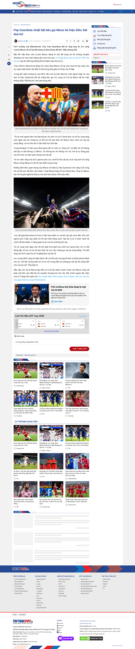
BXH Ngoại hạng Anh (64, 579)
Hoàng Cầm (20, 386)
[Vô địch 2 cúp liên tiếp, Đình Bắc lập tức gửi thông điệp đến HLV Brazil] (25, 461)
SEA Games (40, 603)
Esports (91, 11)
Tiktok (60, 632)
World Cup (39, 593)
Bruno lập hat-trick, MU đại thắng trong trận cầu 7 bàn (25, 382)
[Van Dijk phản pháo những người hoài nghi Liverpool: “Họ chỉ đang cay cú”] (77, 398)
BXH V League (63, 596)
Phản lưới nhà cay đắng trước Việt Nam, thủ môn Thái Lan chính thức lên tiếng (77, 473)
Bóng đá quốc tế (47, 11)
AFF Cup (39, 605)
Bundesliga (40, 588)
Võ (103, 588)
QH (69, 388)
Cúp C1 (38, 581)
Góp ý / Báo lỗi (79, 349)
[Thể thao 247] (26, 4)
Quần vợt (105, 581)
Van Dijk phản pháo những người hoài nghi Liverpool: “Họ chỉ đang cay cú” (77, 411)
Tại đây (94, 626)
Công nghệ (22, 614)
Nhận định (57, 11)
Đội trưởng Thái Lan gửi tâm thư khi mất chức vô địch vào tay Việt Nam (51, 502)
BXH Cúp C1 (62, 586)
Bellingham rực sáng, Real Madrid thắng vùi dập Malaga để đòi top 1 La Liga (51, 383)
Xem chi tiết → (83, 316)
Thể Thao (75, 11)
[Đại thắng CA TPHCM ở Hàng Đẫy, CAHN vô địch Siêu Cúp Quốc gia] (51, 461)
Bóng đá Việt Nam (35, 11)
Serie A (38, 586)
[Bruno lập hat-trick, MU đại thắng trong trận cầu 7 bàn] (25, 370)
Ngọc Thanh (46, 388)
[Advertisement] (67, 17)
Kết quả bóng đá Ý (86, 584)
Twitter (60, 628)
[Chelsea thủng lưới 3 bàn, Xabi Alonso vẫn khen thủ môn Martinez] (77, 370)
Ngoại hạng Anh (41, 579)
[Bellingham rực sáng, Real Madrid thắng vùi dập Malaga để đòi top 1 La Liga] (51, 370)
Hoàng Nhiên (72, 478)
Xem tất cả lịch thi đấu (51, 331)
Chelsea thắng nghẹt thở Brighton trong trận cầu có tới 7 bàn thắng (51, 410)
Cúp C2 (38, 600)
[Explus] (51, 340)
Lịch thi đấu (19, 11)
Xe (95, 11)
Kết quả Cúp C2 (85, 593)
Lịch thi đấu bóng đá (19, 579)
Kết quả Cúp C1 (85, 579)
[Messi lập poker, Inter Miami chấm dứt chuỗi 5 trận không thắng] (25, 489)
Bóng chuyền (83, 11)
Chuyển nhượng (66, 11)
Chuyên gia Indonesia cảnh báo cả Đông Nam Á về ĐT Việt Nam (76, 500)
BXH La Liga (62, 581)
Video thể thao (18, 593)
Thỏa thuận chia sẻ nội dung (87, 621)
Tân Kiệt (19, 416)
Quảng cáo (118, 4)
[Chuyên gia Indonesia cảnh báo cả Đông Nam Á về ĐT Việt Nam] (77, 489)
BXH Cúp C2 (62, 588)
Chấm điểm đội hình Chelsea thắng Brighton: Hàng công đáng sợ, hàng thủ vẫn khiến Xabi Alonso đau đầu (25, 411)
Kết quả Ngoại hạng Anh (87, 581)
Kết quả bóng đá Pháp (87, 591)
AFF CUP (26, 11)
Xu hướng (101, 11)
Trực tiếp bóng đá (19, 588)
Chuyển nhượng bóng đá (21, 591)
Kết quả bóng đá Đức (86, 588)
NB (17, 507)
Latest (15, 614)
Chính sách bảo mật (85, 623)
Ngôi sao (97, 58)
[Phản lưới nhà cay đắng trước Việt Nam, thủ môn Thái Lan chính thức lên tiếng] (77, 461)
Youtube (60, 623)
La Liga (38, 584)
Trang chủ (16, 24)
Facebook (61, 625)
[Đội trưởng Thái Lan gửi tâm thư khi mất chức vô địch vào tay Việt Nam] (51, 489)
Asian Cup (39, 598)
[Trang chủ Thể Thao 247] (13, 11)
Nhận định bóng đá (19, 584)
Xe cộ (104, 586)
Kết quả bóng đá (18, 581)
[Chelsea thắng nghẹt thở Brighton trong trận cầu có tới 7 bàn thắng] (51, 398)
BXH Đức (61, 591)
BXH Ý (60, 584)
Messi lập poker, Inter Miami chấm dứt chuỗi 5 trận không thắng (24, 502)
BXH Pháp (61, 593)
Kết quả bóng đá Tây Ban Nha (89, 586)
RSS (59, 630)
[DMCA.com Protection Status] (92, 638)
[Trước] (16, 324)
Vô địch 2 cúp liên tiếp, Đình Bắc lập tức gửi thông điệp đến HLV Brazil (25, 473)
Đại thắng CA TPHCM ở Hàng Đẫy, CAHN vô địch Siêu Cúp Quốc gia (51, 472)
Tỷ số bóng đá (18, 586)
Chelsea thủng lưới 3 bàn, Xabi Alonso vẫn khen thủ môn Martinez (76, 383)
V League (39, 591)
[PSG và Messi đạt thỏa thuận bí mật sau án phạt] (32, 294)
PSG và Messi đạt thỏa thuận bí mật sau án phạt (68, 294)
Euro (38, 596)
